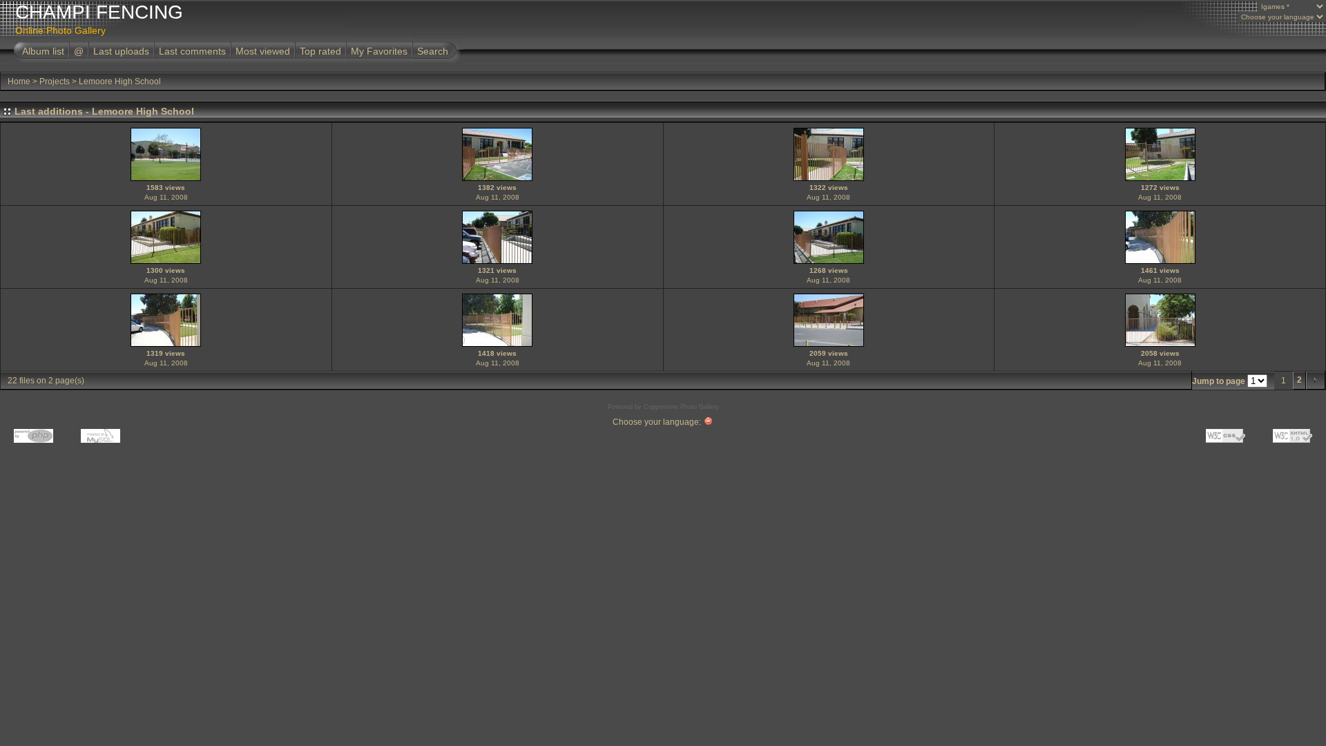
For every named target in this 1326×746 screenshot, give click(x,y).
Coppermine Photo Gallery (681, 406)
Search (432, 51)
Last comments (192, 51)
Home (19, 81)
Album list (43, 51)
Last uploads (121, 51)
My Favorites (379, 51)
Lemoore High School (120, 81)
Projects (54, 81)
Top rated (320, 51)
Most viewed (263, 51)
